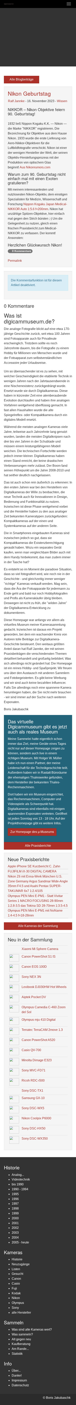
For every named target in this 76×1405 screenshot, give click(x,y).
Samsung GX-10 (33, 1098)
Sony (15, 1307)
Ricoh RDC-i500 (33, 1080)
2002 (15, 1227)
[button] (5, 37)
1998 (15, 1208)
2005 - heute (20, 1242)
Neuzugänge (21, 1264)
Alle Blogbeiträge (21, 79)
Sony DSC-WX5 (33, 1108)
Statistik (17, 1353)
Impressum (19, 1380)
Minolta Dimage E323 (37, 1060)
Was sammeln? (22, 1334)
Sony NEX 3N (31, 976)
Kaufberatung (21, 1344)
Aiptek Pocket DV (34, 997)
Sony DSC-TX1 (32, 1090)
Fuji (14, 1288)
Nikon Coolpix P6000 (36, 1118)
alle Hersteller (21, 1312)
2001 (15, 1223)
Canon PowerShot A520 (38, 1040)
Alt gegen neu (21, 1339)
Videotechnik (21, 1179)
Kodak (16, 1293)
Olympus (18, 1302)
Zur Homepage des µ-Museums (32, 831)
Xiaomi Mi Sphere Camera (40, 949)
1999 (15, 1213)
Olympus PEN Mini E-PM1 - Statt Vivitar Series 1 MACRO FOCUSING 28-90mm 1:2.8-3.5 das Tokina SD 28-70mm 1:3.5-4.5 (38, 900)
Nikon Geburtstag (29, 93)
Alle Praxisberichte (38, 845)
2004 (15, 1237)
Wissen (62, 101)
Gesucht (17, 1273)
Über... (16, 1370)
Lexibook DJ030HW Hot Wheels (44, 987)
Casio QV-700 (31, 1050)
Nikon (16, 1298)
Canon (16, 1278)
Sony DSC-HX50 (33, 1128)
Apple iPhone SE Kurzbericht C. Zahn (34, 866)
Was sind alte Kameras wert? (32, 1329)
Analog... (18, 1174)
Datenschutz (20, 1385)
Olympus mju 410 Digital (39, 1019)
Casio (16, 1283)
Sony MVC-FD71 (33, 1070)
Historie (17, 1259)
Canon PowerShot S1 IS (39, 956)
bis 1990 (18, 1184)
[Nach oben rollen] (63, 1392)
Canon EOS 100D (34, 966)
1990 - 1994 (20, 1189)
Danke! (17, 1375)
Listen (16, 1269)
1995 (15, 1194)
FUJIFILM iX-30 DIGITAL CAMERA (32, 871)
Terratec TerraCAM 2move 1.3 (42, 1029)
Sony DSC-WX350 (35, 1138)
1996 (15, 1199)
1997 (15, 1203)
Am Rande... (20, 1348)
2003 (15, 1232)
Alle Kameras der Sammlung (38, 926)
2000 (15, 1218)
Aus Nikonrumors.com (35, 167)
